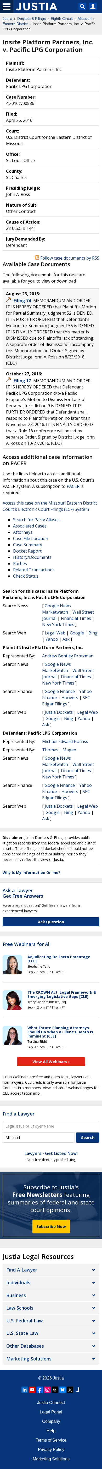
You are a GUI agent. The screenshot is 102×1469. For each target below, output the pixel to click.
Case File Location (30, 538)
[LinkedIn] (24, 1390)
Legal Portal (51, 1412)
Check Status (25, 576)
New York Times (58, 624)
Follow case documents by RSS (69, 258)
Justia (58, 1378)
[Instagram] (47, 1390)
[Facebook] (40, 1390)
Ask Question (51, 921)
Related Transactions (34, 570)
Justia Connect (51, 1402)
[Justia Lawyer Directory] (78, 1390)
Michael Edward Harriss (65, 741)
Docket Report (27, 551)
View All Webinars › (51, 1061)
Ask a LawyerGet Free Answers (23, 893)
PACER (73, 486)
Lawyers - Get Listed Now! (51, 1153)
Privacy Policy (51, 1449)
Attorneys (22, 532)
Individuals (18, 1282)
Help (51, 1431)
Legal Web (55, 633)
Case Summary (27, 545)
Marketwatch (55, 612)
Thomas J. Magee (59, 750)
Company (51, 1421)
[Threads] (55, 1390)
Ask (66, 639)
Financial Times (76, 618)
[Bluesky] (62, 1390)
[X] (70, 1390)
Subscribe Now (51, 1226)
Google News (58, 606)
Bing (93, 633)
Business (16, 1295)
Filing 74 (23, 300)
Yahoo (52, 639)
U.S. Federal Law (24, 1320)
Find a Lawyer (19, 1114)
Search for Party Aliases (36, 520)
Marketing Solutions (29, 1359)
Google (77, 633)
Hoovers (69, 697)
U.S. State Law (22, 1333)
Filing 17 (23, 380)
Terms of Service (51, 1440)
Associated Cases (30, 526)
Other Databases (25, 1346)
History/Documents (32, 557)
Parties (20, 563)
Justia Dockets (59, 712)
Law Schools (19, 1308)
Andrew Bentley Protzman (67, 656)
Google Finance (60, 691)
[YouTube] (32, 1390)
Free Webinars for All (27, 944)
